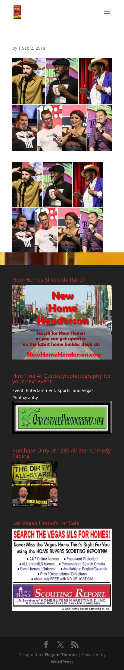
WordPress (62, 662)
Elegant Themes (61, 654)
